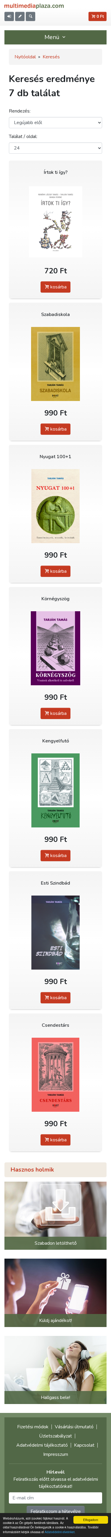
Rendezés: (19, 111)
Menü (52, 37)
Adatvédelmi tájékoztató (42, 1445)
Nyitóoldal (25, 57)
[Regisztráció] (20, 16)
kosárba (58, 287)
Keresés (51, 57)
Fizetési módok (33, 1427)
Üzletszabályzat (55, 1436)
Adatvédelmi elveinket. (60, 1532)
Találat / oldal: (23, 136)
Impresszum (55, 1454)
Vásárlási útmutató (74, 1427)
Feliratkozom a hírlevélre (55, 1511)
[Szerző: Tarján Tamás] (55, 363)
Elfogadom (90, 1519)
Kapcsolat (84, 1445)
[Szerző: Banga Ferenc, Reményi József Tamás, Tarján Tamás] (55, 221)
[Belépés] (9, 16)
